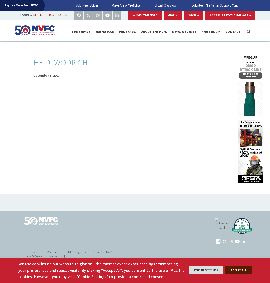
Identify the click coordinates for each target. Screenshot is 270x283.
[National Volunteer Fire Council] (35, 30)
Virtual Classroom (167, 5)
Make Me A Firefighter (126, 5)
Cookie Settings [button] (206, 270)
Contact (233, 32)
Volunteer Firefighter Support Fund (215, 5)
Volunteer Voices (87, 5)
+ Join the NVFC (145, 15)
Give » (172, 15)
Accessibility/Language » (230, 15)
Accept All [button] (239, 270)
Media (53, 256)
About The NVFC (154, 32)
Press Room (210, 32)
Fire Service (81, 32)
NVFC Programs (76, 252)
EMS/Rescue (105, 32)
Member (39, 15)
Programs (127, 32)
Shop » (193, 15)
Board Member (59, 15)
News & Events (184, 32)
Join (66, 256)
